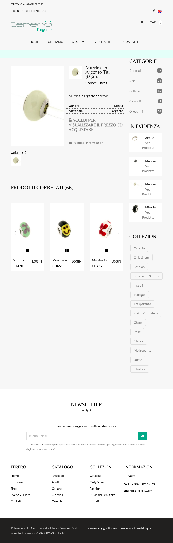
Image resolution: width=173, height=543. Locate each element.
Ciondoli (135, 101)
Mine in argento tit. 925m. (153, 207)
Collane (134, 91)
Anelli (133, 81)
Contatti (16, 501)
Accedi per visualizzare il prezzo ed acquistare (96, 125)
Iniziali (138, 285)
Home (15, 476)
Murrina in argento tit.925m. (101, 260)
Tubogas (139, 295)
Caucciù (139, 248)
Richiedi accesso (36, 11)
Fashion (139, 267)
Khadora (140, 369)
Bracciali (135, 70)
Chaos (138, 322)
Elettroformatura (146, 313)
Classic (139, 341)
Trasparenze (142, 304)
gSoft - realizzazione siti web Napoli (127, 528)
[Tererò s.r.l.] (31, 26)
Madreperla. (142, 350)
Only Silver (141, 257)
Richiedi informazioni (88, 142)
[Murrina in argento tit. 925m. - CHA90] (37, 105)
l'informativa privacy (50, 444)
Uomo (138, 360)
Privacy (129, 476)
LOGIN (37, 261)
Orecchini (136, 111)
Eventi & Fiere (20, 495)
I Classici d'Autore (146, 276)
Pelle (137, 332)
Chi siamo (17, 482)
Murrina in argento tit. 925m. (22, 260)
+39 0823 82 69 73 (34, 4)
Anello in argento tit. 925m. (153, 138)
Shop (14, 488)
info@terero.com (140, 491)
